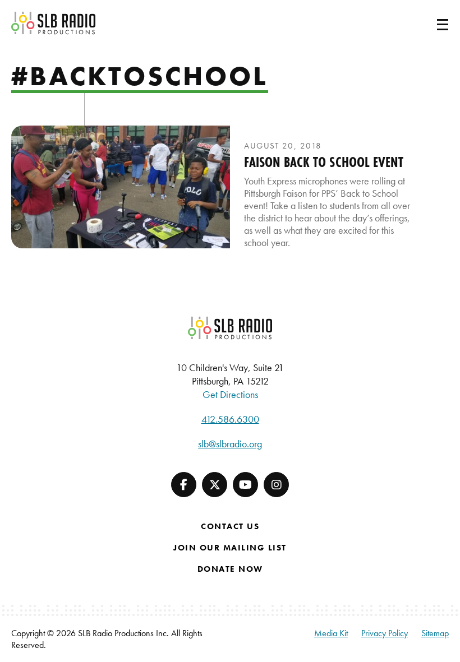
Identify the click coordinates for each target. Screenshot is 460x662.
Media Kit (331, 633)
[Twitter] (214, 484)
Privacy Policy (384, 633)
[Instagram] (276, 484)
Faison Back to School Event (323, 162)
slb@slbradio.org (230, 443)
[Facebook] (183, 484)
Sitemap (435, 633)
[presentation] (120, 187)
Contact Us (230, 526)
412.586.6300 (230, 419)
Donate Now (230, 569)
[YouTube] (245, 484)
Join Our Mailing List (230, 547)
